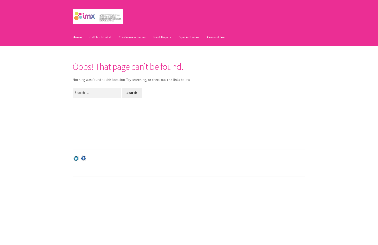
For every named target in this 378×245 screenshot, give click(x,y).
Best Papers (162, 37)
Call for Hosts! (100, 37)
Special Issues (189, 37)
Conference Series (132, 37)
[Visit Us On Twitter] (76, 158)
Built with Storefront (89, 194)
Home (77, 37)
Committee (216, 37)
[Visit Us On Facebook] (83, 158)
